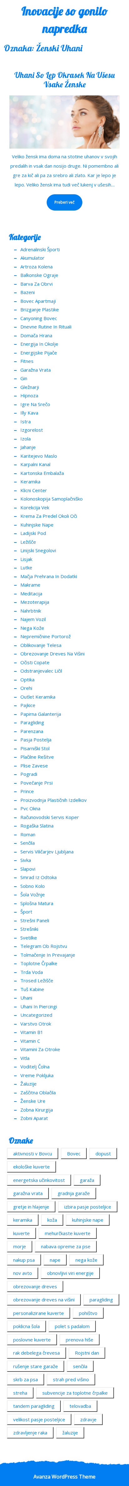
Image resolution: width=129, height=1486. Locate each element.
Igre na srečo (35, 404)
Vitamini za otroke (40, 1049)
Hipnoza (29, 395)
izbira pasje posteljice (87, 1207)
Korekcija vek (34, 507)
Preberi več (61, 199)
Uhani (26, 998)
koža (52, 1220)
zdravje (88, 1419)
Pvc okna (30, 808)
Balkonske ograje (39, 275)
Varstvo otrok (35, 1023)
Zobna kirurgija (36, 1110)
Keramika (30, 481)
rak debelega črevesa (36, 1353)
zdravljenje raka (30, 1432)
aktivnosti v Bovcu (32, 1153)
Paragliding (32, 722)
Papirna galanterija (40, 714)
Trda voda (31, 972)
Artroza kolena (36, 266)
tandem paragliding (33, 1406)
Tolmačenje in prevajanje (47, 955)
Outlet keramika (37, 697)
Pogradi (28, 774)
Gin (23, 378)
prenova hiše (79, 1339)
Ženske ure (32, 1101)
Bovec (73, 1153)
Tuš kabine (32, 989)
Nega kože (32, 628)
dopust (103, 1153)
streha (20, 1393)
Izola (25, 438)
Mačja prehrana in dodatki (48, 576)
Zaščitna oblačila (38, 1092)
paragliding (101, 1299)
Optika (27, 679)
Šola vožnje (32, 894)
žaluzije (70, 1432)
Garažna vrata (35, 370)
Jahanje (28, 447)
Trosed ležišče (36, 980)
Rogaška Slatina (37, 825)
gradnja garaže (74, 1193)
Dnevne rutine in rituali (45, 326)
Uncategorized (36, 1015)
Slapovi (27, 869)
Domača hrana (36, 335)
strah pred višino (71, 1379)
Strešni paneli (34, 920)
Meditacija (31, 593)
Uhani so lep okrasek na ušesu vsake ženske (64, 79)
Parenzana (31, 731)
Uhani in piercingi (38, 1006)
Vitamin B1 (31, 1032)
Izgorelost (31, 430)
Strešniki (29, 929)
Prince (27, 791)
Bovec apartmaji (38, 301)
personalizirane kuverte (38, 1313)
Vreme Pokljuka (37, 1075)
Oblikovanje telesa (40, 645)
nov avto (22, 1273)
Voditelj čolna (34, 1066)
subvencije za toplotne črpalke (75, 1393)
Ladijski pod (33, 533)
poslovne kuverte (32, 1339)
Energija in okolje (39, 344)
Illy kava (29, 413)
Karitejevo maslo (38, 456)
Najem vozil (33, 619)
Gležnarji (29, 387)
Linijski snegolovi (38, 550)
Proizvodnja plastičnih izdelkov (53, 800)
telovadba (80, 1406)
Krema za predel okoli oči (48, 516)
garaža (87, 1180)
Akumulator (32, 258)
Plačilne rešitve (37, 757)
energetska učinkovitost (39, 1180)
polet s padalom (72, 1326)
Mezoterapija (34, 602)
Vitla (24, 1058)
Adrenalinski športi (40, 249)
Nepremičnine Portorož (45, 636)
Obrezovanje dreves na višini (52, 653)
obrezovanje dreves (35, 1286)
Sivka (25, 860)
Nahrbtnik (30, 611)
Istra (25, 421)
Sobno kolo (32, 886)
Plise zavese (34, 765)
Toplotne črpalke (38, 963)
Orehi (26, 688)
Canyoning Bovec (38, 318)
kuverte (21, 1233)
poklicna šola (26, 1326)
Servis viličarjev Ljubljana (47, 851)
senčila (80, 1366)
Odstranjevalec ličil (41, 671)
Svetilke (28, 937)
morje (19, 1246)
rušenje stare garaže (35, 1366)
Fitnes (27, 361)
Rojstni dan (87, 1353)
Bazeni (27, 292)
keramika (22, 1220)
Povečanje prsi (36, 783)
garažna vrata (28, 1193)
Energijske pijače (38, 352)
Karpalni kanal (35, 464)
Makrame (30, 585)
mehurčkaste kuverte (67, 1233)
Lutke (26, 567)
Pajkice (27, 705)
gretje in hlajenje (31, 1207)
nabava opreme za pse (65, 1246)
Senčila (27, 843)
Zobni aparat (34, 1118)
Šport (26, 911)
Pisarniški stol (34, 748)
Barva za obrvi (36, 284)
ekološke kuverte (31, 1166)
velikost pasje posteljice (39, 1419)
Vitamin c (30, 1041)
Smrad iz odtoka (38, 877)
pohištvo (88, 1313)
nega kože (86, 1260)
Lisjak (26, 559)
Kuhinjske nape (37, 525)
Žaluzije (28, 1084)
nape (55, 1260)
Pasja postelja (35, 739)
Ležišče (28, 542)
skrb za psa (25, 1379)
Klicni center (33, 490)
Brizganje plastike (39, 309)
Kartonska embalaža (42, 473)
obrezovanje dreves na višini (44, 1299)
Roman (27, 834)
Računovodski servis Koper (49, 817)
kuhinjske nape (87, 1220)
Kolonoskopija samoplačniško (51, 499)
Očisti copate (34, 662)
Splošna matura (36, 903)
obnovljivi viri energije (70, 1273)
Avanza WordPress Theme (64, 1476)
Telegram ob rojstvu (43, 946)
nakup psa (24, 1260)
